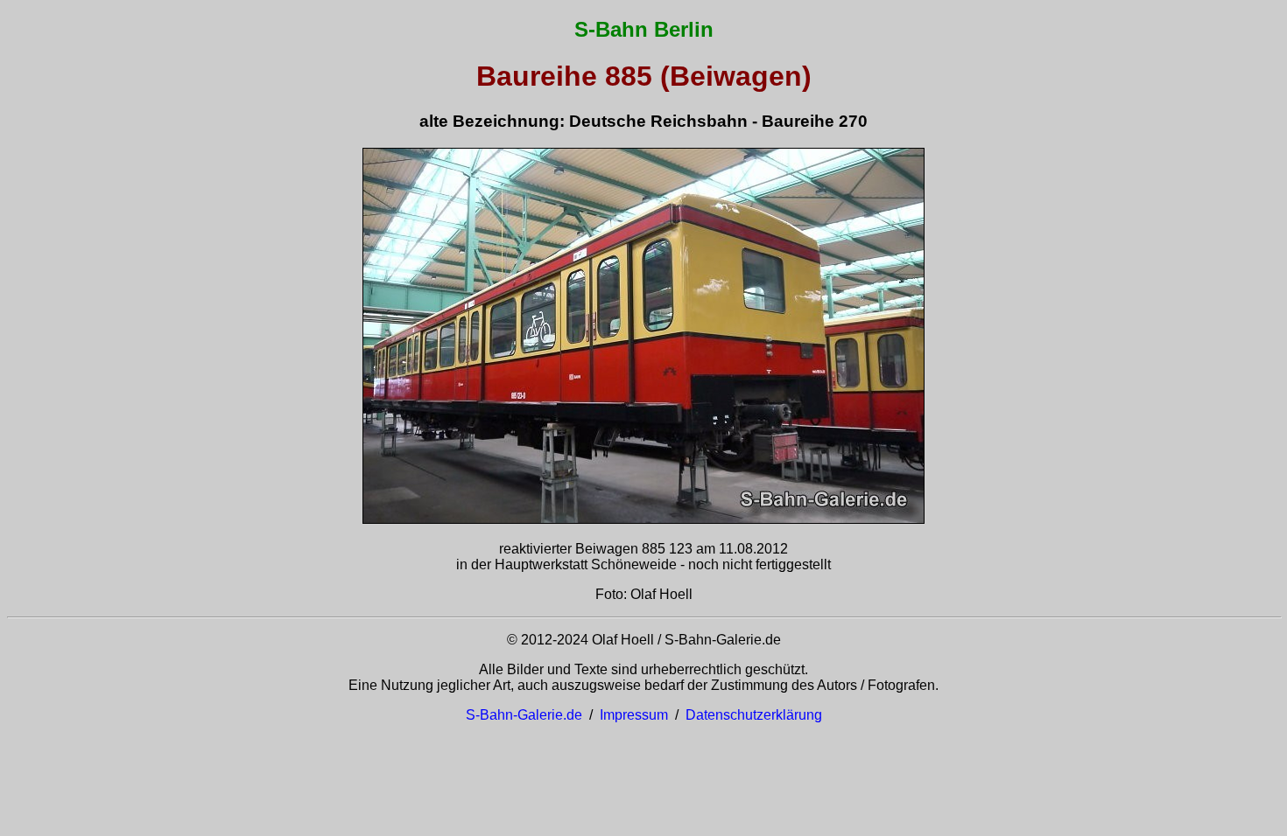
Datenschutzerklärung (754, 714)
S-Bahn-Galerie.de (524, 714)
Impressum (634, 714)
